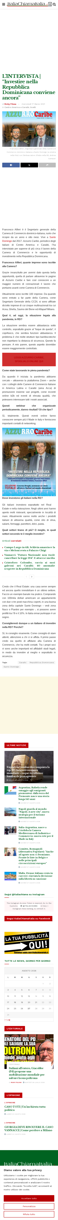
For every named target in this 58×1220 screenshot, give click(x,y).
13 (29, 996)
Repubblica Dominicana (42, 662)
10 (8, 996)
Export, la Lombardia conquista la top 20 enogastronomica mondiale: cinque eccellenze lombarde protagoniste (28, 772)
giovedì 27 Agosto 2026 (18, 780)
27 (29, 1008)
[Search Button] (54, 4)
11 (15, 996)
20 (29, 1002)
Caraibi (22, 662)
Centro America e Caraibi (16, 107)
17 (8, 1002)
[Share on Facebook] (11, 165)
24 (8, 1008)
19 (22, 1002)
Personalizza (29, 1206)
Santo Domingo (11, 667)
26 (22, 1008)
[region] (29, 1193)
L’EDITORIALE (14, 1064)
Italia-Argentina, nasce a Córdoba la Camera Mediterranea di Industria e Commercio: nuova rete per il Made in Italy (36, 833)
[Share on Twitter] (29, 165)
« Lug (7, 1019)
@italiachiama (29, 906)
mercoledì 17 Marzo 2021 (33, 104)
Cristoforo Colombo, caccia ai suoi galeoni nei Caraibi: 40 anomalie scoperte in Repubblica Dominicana (29, 565)
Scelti (33, 107)
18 (15, 1002)
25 (15, 1008)
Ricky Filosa (10, 104)
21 (36, 1002)
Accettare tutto (29, 1198)
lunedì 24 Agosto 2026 (15, 1114)
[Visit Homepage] (29, 4)
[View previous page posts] (26, 577)
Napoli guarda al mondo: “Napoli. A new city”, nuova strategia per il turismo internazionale (34, 813)
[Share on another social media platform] (47, 165)
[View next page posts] (32, 577)
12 (22, 996)
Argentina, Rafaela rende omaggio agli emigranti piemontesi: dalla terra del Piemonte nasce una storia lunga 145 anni (34, 793)
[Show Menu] (3, 4)
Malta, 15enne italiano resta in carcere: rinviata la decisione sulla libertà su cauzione (36, 876)
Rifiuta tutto (29, 1214)
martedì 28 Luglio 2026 (34, 1082)
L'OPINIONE (9, 1103)
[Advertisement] (29, 40)
